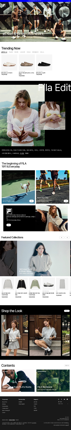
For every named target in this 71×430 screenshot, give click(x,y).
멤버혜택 (35, 410)
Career (3, 412)
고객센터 (35, 404)
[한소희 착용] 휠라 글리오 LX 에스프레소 (26, 73)
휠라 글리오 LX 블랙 (40, 73)
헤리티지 (47, 150)
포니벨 (22, 153)
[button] (57, 5)
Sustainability (5, 406)
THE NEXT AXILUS (56, 150)
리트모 (29, 52)
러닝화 (11, 52)
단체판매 (20, 401)
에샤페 (16, 52)
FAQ (35, 406)
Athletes (4, 404)
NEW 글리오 (30, 150)
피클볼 (26, 153)
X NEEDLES (16, 153)
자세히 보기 (67, 425)
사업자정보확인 (34, 422)
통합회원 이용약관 (5, 419)
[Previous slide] (60, 36)
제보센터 (17, 419)
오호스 (36, 150)
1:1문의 (35, 408)
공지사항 (35, 401)
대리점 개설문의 (22, 404)
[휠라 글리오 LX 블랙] (44, 62)
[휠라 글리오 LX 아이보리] (9, 62)
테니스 (42, 52)
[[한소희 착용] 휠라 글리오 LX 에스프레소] (27, 62)
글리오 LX (4, 52)
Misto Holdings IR (6, 410)
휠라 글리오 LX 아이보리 (6, 73)
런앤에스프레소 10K (7, 150)
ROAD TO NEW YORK (19, 150)
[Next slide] (65, 36)
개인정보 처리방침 (12, 419)
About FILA (4, 401)
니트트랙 (22, 52)
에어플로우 (35, 52)
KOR (61, 401)
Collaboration (5, 408)
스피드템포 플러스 (6, 153)
